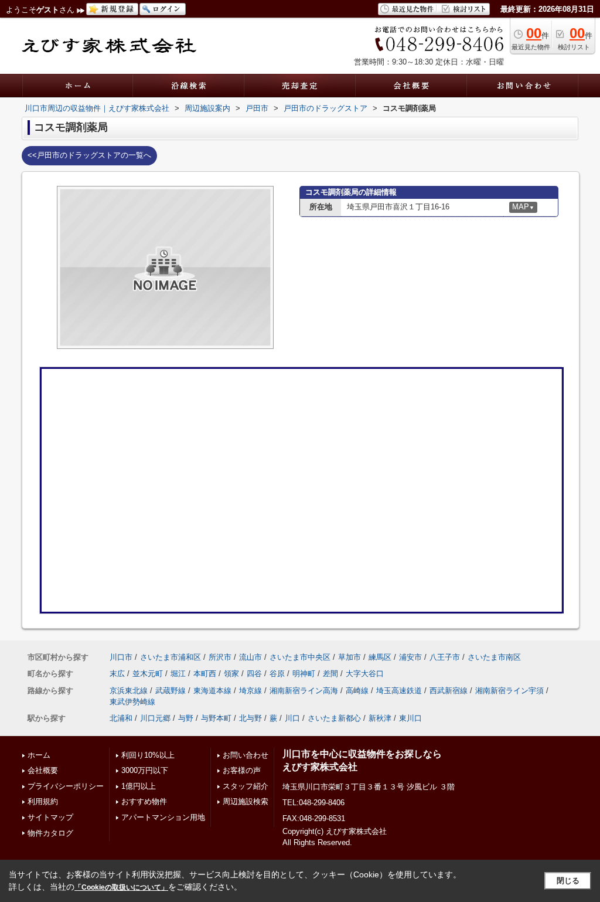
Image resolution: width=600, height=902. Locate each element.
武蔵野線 (170, 690)
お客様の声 (242, 770)
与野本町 (216, 718)
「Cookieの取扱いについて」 (121, 887)
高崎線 (357, 690)
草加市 (349, 657)
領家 (231, 673)
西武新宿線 (448, 690)
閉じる (568, 880)
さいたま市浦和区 (170, 657)
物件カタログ (50, 833)
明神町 (303, 673)
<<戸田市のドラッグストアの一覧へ (89, 155)
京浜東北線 (129, 690)
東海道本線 (212, 690)
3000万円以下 (144, 770)
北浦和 (121, 718)
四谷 (254, 673)
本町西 (204, 673)
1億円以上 (138, 786)
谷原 (277, 673)
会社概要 (43, 770)
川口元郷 (155, 718)
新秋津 (380, 718)
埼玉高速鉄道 (399, 690)
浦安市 (410, 657)
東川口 (410, 718)
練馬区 (380, 657)
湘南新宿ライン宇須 (509, 690)
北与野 (250, 718)
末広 (117, 673)
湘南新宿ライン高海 (304, 690)
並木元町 (147, 673)
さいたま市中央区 (300, 657)
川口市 (121, 657)
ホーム (39, 755)
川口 (292, 718)
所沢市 (220, 657)
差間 (330, 673)
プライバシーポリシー (66, 786)
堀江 (178, 673)
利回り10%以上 (148, 755)
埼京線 (250, 690)
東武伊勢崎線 (132, 701)
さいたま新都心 (334, 718)
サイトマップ (50, 817)
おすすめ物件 (144, 801)
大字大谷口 (365, 673)
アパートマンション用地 (163, 817)
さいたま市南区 (494, 657)
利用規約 (43, 801)
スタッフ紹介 (245, 786)
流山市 (250, 657)
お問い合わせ (245, 755)
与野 (185, 718)
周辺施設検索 (245, 801)
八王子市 (444, 657)
